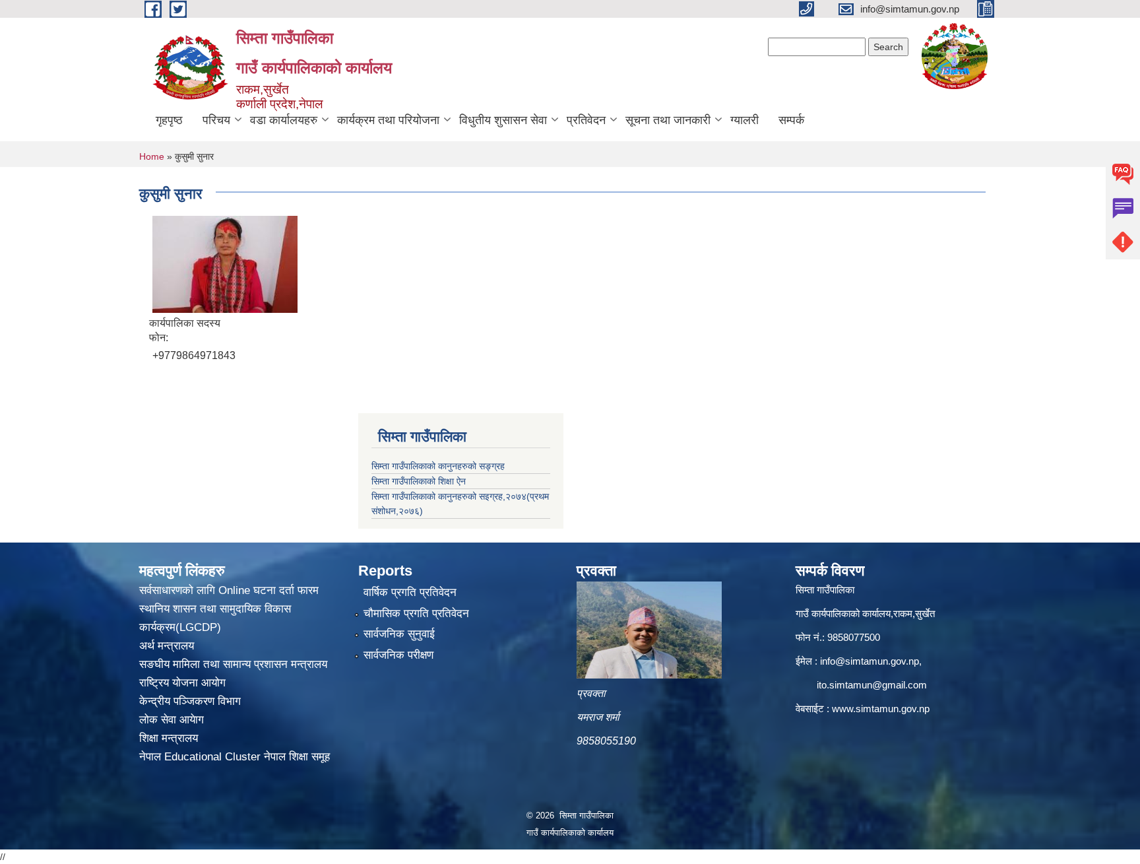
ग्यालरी (744, 120)
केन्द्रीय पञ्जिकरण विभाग (190, 701)
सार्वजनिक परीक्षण (398, 655)
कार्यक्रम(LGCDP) (180, 627)
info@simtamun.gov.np (869, 661)
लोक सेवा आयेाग (171, 720)
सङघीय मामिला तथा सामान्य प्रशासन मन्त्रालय (233, 664)
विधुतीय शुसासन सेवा (503, 120)
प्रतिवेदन (586, 120)
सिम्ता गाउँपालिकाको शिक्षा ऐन (418, 481)
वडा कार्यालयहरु (283, 120)
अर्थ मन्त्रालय (166, 646)
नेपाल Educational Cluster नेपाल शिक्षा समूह (234, 756)
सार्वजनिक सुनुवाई (399, 634)
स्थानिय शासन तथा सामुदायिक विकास (215, 609)
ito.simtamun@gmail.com (872, 684)
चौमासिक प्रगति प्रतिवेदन (416, 613)
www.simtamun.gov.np (881, 708)
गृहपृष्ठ (169, 120)
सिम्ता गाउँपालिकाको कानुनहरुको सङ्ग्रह (438, 466)
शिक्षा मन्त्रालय (168, 738)
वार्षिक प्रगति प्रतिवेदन (410, 592)
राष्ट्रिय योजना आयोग (182, 683)
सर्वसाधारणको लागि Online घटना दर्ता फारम (229, 590)
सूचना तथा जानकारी (668, 120)
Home (151, 156)
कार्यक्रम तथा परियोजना (388, 120)
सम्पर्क (791, 120)
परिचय (216, 120)
